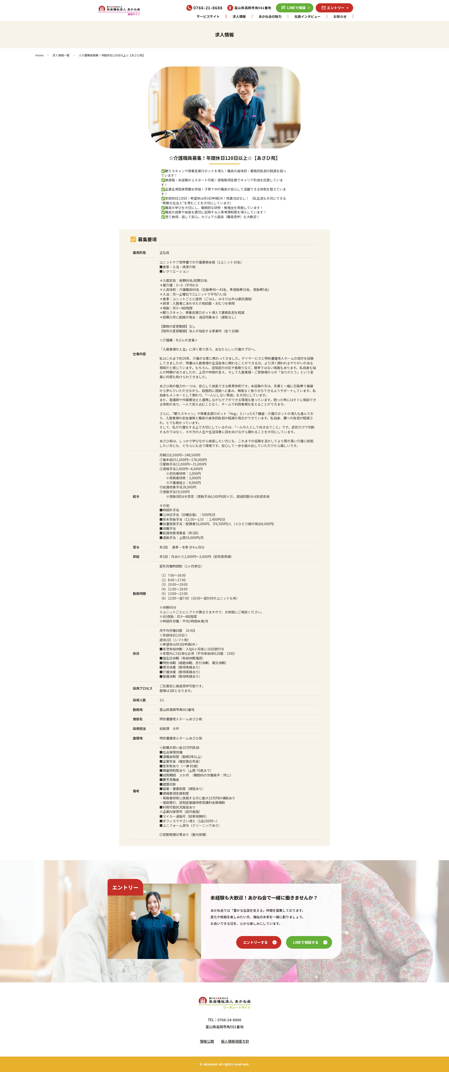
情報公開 (207, 1041)
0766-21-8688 (207, 8)
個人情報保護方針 (235, 1041)
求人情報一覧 (61, 55)
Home (39, 55)
